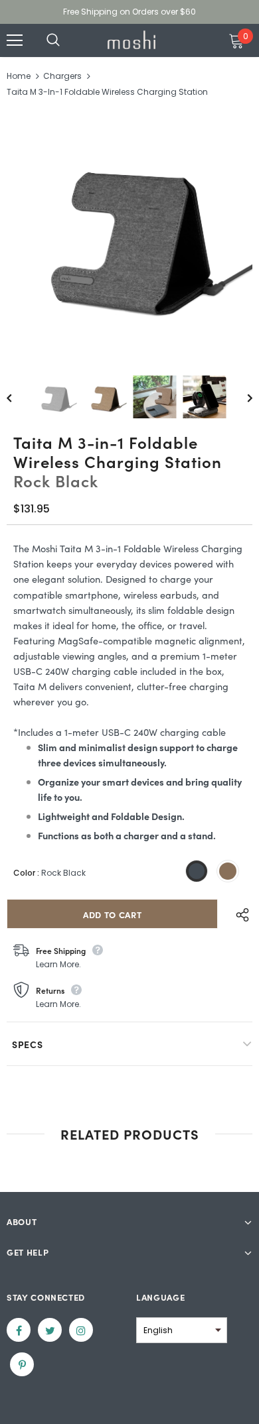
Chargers (62, 76)
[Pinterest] (22, 1364)
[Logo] (131, 39)
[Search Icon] (66, 40)
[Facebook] (19, 1330)
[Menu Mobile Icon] (15, 40)
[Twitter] (50, 1330)
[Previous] (19, 397)
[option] (129, 232)
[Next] (240, 397)
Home (19, 76)
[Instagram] (81, 1330)
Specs (27, 1044)
